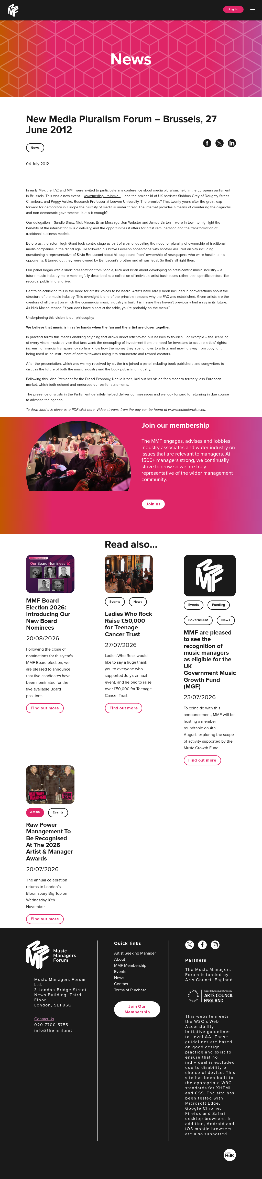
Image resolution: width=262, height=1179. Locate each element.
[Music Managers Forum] (51, 967)
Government (198, 620)
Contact (121, 984)
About (119, 959)
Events (115, 601)
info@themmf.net (53, 1030)
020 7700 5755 (51, 1025)
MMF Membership (130, 965)
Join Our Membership (137, 1009)
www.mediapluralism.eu (102, 196)
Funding (218, 604)
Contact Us (44, 1019)
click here (87, 409)
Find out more (45, 708)
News (35, 147)
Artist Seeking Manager (135, 953)
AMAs (35, 811)
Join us (153, 504)
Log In (233, 9)
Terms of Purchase (130, 990)
